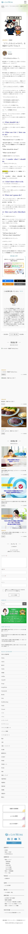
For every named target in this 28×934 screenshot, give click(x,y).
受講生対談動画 (14, 808)
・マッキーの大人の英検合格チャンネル (12, 912)
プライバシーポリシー (12, 920)
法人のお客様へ (14, 823)
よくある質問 (14, 816)
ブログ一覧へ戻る (14, 334)
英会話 (10, 40)
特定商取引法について (21, 920)
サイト (3, 582)
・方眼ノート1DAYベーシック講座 (11, 905)
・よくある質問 (7, 885)
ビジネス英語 (8, 867)
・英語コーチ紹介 (7, 852)
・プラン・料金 (7, 873)
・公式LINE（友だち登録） (9, 898)
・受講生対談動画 (7, 900)
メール (3, 576)
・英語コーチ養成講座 (8, 871)
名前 (3, 569)
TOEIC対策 (8, 865)
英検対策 (7, 863)
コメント (4, 555)
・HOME (6, 850)
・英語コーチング (7, 859)
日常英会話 (8, 861)
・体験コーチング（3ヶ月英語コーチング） (13, 903)
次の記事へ (21, 334)
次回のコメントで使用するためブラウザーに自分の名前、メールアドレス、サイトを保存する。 (15, 590)
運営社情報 (5, 920)
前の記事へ (6, 334)
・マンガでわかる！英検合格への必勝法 (12, 901)
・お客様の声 (6, 878)
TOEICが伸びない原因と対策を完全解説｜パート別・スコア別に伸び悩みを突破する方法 (13, 640)
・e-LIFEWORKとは (8, 854)
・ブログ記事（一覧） (8, 892)
